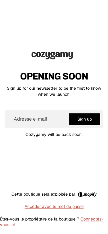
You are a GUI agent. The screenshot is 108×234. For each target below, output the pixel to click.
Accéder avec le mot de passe (54, 206)
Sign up (84, 119)
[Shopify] (87, 194)
